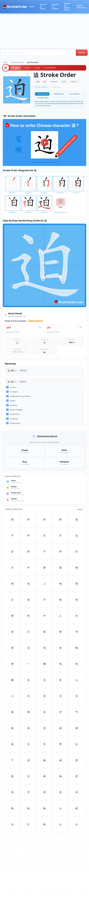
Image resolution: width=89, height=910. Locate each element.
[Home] (15, 6)
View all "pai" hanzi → (14, 332)
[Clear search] (73, 53)
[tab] (16, 68)
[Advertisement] (44, 30)
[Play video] (44, 142)
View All (79, 509)
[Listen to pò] (80, 327)
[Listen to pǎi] (40, 327)
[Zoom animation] (27, 74)
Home (5, 62)
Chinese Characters (17, 62)
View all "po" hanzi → (54, 332)
